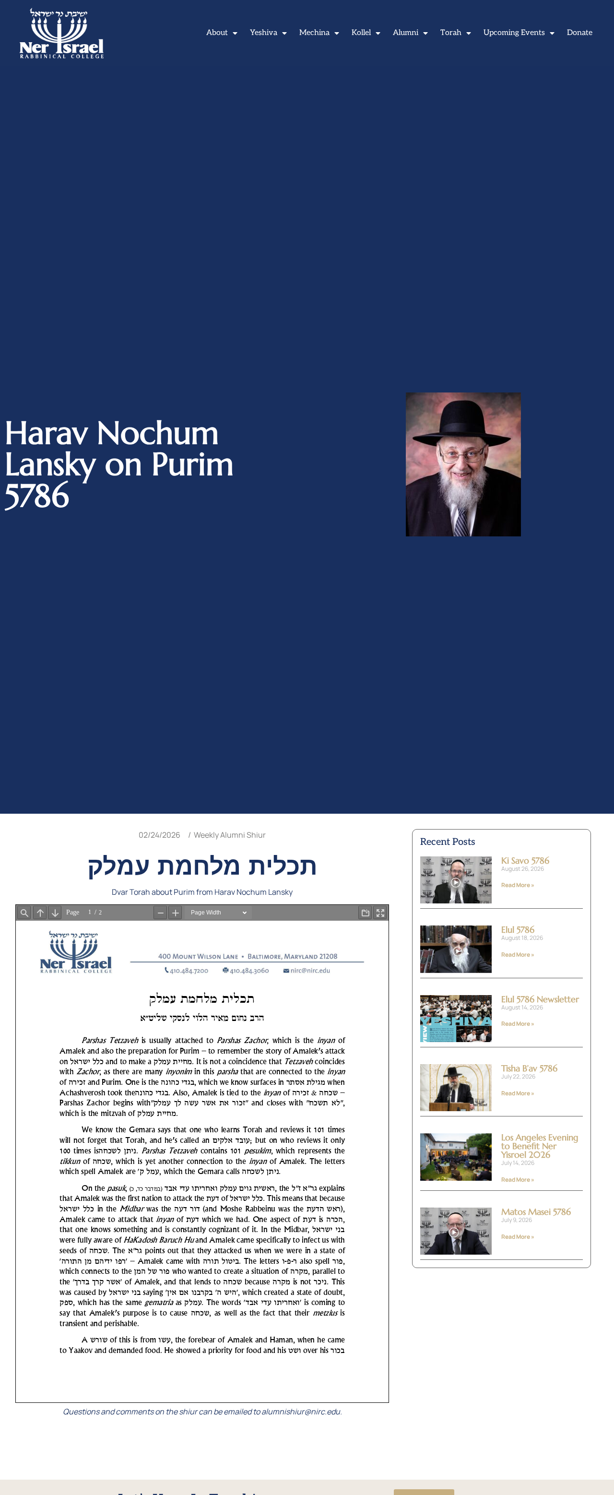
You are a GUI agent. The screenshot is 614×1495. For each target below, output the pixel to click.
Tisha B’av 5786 (529, 1068)
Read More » (517, 885)
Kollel (361, 32)
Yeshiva (263, 32)
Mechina (314, 32)
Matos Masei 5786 (536, 1211)
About (217, 32)
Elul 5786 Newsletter (540, 999)
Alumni (405, 32)
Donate (579, 32)
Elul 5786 (517, 929)
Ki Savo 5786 (525, 860)
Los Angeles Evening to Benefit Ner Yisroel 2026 (540, 1146)
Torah (450, 32)
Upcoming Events (514, 32)
